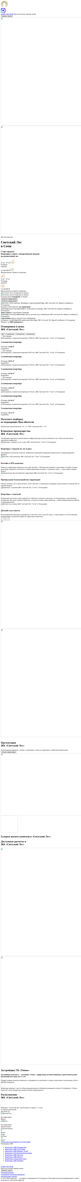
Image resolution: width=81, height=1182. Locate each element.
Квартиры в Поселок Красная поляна (18, 1153)
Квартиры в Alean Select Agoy (16, 1159)
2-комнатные (20, 334)
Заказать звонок (7, 16)
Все (3, 334)
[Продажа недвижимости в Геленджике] (15, 1142)
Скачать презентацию (9, 752)
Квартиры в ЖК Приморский (15, 1147)
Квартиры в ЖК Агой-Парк (15, 1149)
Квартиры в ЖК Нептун (14, 1157)
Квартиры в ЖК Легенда (14, 1155)
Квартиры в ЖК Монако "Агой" (16, 1151)
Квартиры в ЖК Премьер (14, 1161)
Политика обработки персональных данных (13, 1175)
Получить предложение (9, 299)
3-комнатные (30, 334)
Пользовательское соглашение (7, 1173)
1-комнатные (10, 334)
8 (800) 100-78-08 (7, 14)
